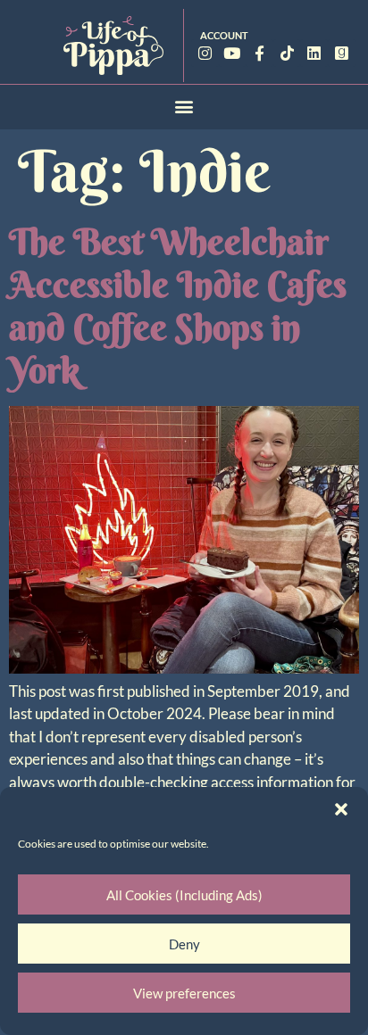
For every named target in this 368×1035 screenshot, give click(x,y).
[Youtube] (233, 53)
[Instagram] (205, 53)
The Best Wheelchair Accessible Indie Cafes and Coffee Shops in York (178, 305)
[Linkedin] (314, 53)
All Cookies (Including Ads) (184, 895)
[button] (341, 809)
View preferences (184, 993)
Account (224, 35)
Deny (184, 944)
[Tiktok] (287, 53)
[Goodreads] (341, 53)
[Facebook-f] (259, 53)
